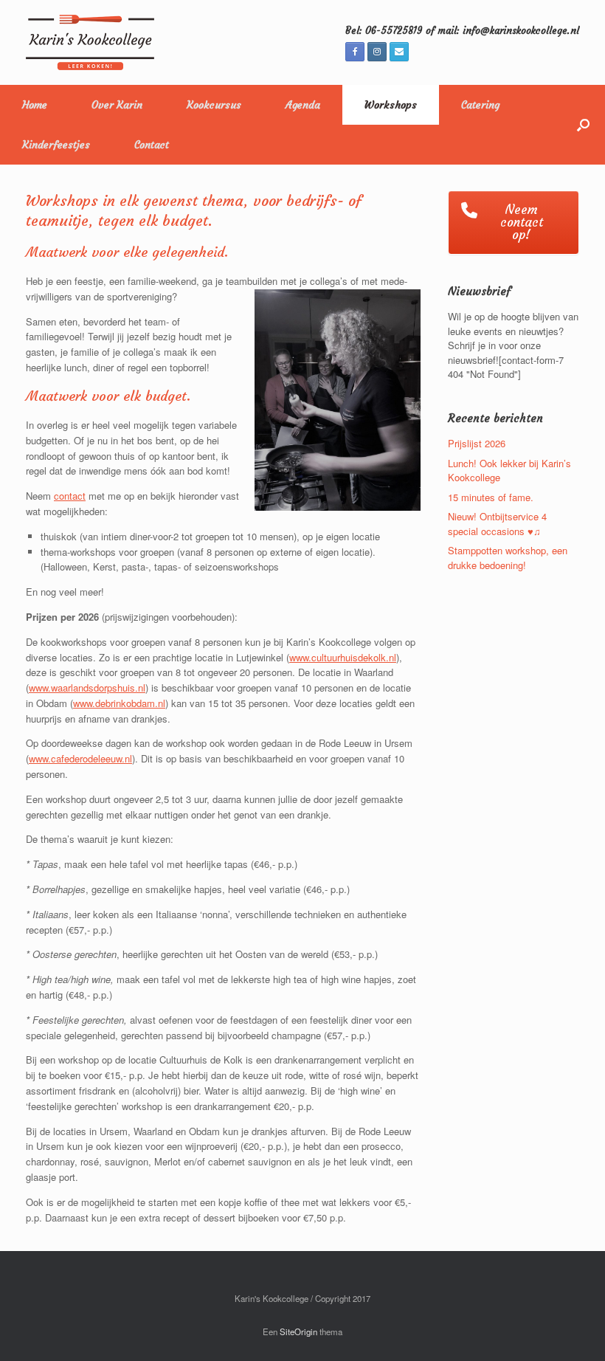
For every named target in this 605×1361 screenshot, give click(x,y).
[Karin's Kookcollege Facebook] (354, 51)
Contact (151, 144)
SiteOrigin (298, 1331)
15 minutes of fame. (490, 497)
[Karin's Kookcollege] (90, 42)
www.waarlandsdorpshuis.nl (87, 687)
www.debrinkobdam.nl (119, 703)
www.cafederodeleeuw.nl (80, 758)
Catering (480, 104)
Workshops (390, 104)
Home (34, 104)
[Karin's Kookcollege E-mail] (399, 51)
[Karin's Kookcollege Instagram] (377, 51)
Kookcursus (214, 104)
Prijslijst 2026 (476, 443)
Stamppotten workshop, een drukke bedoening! (507, 557)
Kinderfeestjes (56, 144)
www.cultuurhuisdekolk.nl (342, 657)
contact (70, 496)
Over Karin (116, 104)
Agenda (303, 104)
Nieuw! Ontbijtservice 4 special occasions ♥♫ (497, 523)
